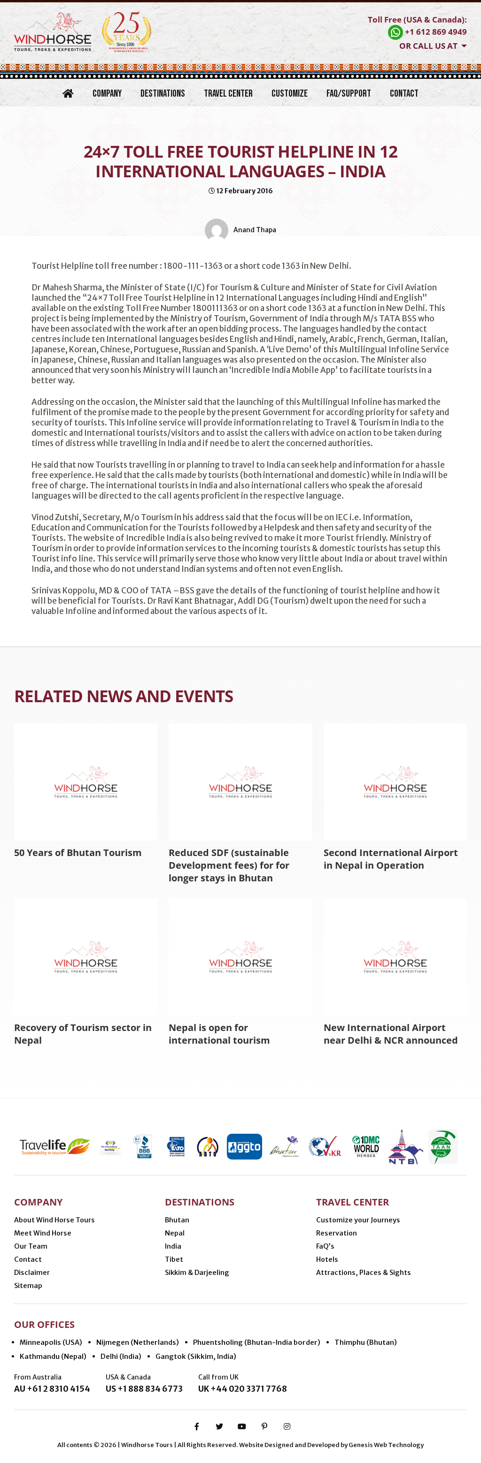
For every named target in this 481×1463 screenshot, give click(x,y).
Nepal (175, 1233)
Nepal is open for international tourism (219, 1033)
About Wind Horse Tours (54, 1220)
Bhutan (177, 1220)
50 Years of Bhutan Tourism (78, 852)
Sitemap (28, 1285)
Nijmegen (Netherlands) (137, 1342)
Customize (290, 93)
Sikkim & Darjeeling (197, 1272)
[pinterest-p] (264, 1426)
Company (107, 93)
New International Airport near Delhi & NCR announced (391, 1033)
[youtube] (242, 1426)
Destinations (162, 93)
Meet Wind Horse (42, 1233)
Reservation (336, 1233)
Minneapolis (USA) (51, 1342)
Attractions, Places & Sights (363, 1272)
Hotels (327, 1259)
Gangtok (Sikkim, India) (195, 1356)
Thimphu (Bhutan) (365, 1342)
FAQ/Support (348, 93)
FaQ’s (325, 1246)
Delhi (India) (121, 1356)
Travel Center (228, 93)
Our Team (30, 1246)
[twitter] (219, 1426)
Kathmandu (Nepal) (53, 1356)
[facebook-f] (196, 1426)
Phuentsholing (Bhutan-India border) (256, 1342)
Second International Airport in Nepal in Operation (391, 859)
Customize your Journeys (358, 1220)
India (173, 1246)
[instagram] (287, 1426)
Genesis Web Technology (386, 1445)
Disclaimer (32, 1272)
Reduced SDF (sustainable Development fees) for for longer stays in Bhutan (229, 865)
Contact (404, 93)
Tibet (174, 1259)
